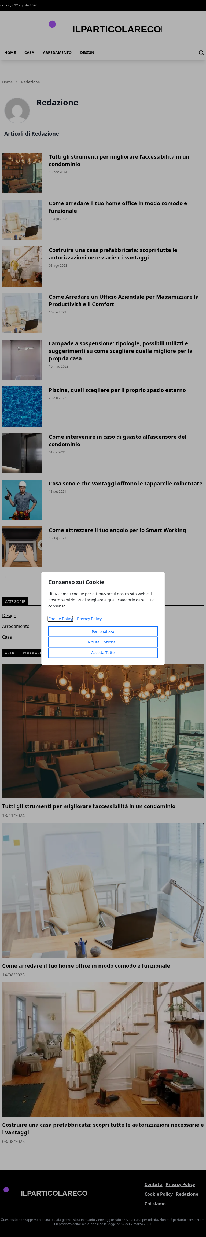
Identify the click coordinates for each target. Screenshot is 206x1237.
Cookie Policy (60, 618)
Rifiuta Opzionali (103, 642)
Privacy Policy (89, 618)
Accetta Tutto (103, 652)
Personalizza (103, 631)
